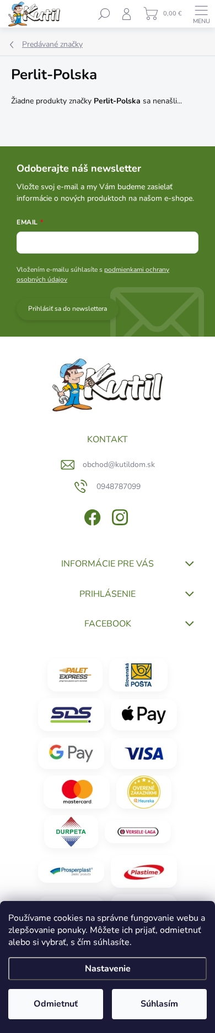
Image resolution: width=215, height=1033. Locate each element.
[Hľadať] (104, 14)
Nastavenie (108, 969)
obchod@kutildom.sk (119, 464)
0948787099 (118, 486)
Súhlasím (159, 1004)
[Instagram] (118, 515)
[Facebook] (91, 515)
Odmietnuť (56, 1004)
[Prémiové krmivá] (138, 832)
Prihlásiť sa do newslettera (67, 308)
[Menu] (201, 14)
